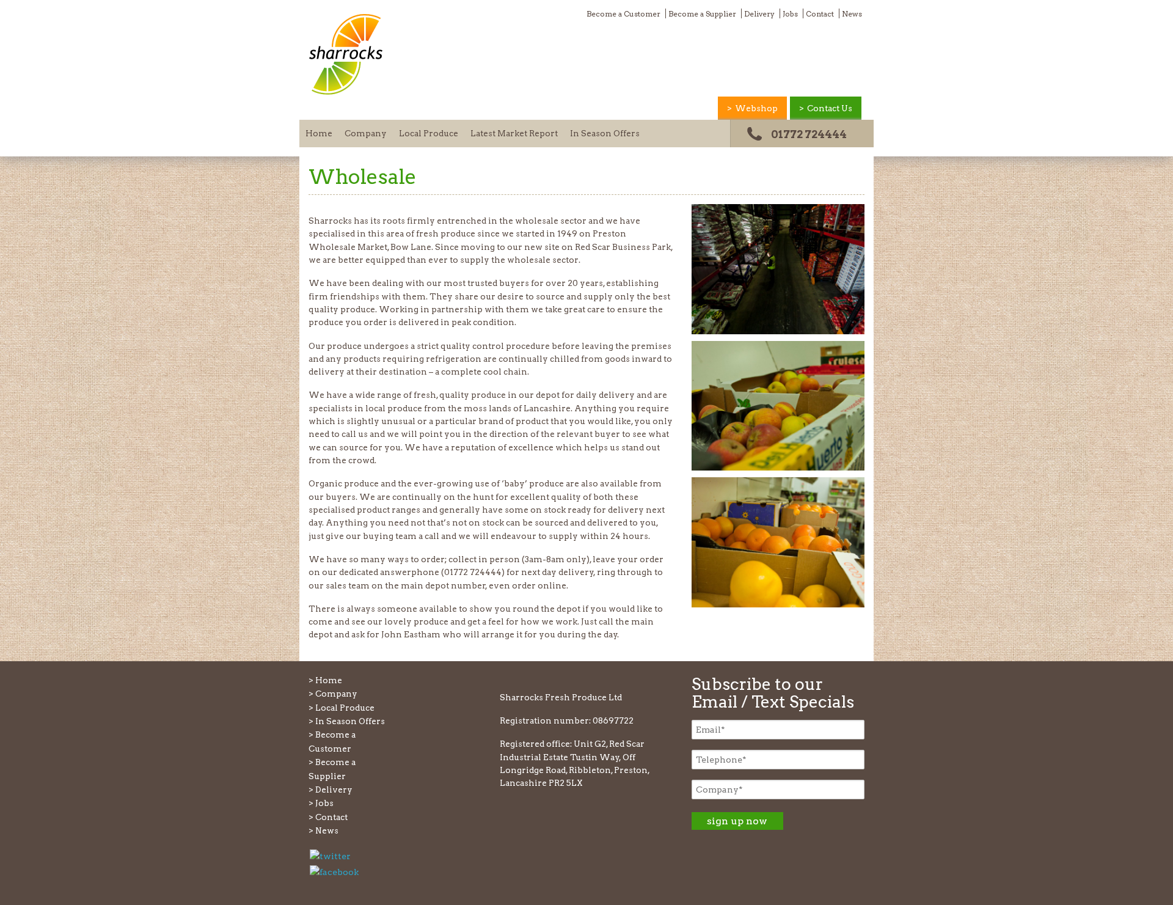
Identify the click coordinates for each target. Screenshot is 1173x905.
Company (366, 133)
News (852, 13)
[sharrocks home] (346, 92)
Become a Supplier (702, 13)
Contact (820, 13)
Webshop (756, 108)
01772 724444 (809, 134)
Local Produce (428, 133)
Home (318, 133)
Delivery (759, 13)
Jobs (790, 13)
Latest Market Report (514, 133)
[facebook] (334, 871)
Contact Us (829, 108)
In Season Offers (605, 133)
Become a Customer (623, 13)
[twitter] (330, 855)
